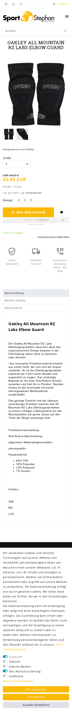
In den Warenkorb (28, 212)
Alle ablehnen (36, 697)
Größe (7, 158)
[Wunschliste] (20, 4)
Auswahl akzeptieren (36, 705)
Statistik (14, 661)
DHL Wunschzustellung (25, 671)
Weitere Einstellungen (18, 681)
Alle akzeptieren (36, 689)
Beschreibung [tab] (14, 293)
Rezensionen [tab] (13, 308)
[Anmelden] (6, 4)
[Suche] (65, 31)
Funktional (16, 676)
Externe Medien (20, 666)
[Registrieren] (13, 4)
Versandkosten (34, 192)
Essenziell (16, 657)
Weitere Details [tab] (15, 300)
